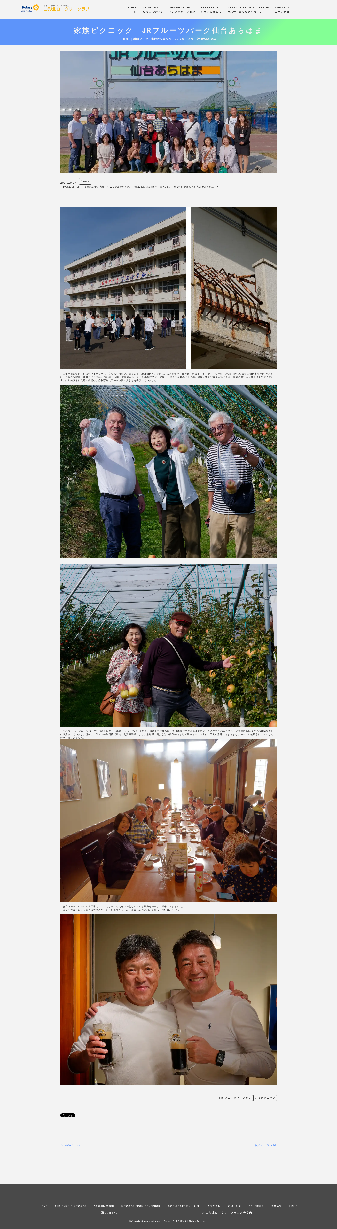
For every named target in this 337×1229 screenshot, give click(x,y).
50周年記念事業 (104, 1206)
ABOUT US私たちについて (153, 9)
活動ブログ (141, 39)
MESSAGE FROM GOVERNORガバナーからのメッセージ (248, 9)
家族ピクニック (265, 1098)
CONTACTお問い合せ (282, 9)
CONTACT (112, 1213)
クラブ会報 (214, 1206)
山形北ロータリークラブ (235, 1098)
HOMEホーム (132, 9)
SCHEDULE (256, 1206)
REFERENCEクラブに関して (211, 9)
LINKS (293, 1206)
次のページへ (264, 1145)
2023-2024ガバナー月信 (184, 1206)
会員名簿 (276, 1206)
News (85, 181)
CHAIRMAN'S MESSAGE (71, 1206)
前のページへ (73, 1145)
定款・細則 (235, 1206)
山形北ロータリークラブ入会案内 (229, 1213)
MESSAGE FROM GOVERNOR (140, 1206)
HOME (125, 39)
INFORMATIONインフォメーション (182, 9)
